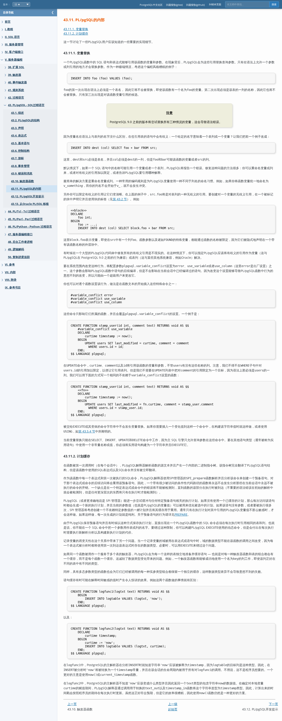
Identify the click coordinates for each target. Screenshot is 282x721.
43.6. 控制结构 (20, 151)
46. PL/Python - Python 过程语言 (30, 226)
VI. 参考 (10, 264)
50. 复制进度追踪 (19, 257)
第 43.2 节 (120, 199)
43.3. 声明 (17, 128)
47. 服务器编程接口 (20, 234)
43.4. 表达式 (19, 135)
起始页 (172, 709)
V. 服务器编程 (13, 60)
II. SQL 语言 (12, 37)
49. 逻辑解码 (16, 249)
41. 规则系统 (16, 90)
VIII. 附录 (11, 280)
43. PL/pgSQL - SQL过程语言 (26, 105)
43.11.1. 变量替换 (75, 29)
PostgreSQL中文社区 (151, 4)
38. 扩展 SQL (16, 67)
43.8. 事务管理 (20, 166)
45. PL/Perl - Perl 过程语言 (25, 219)
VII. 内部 (10, 272)
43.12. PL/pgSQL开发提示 (27, 196)
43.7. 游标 (17, 158)
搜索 (274, 4)
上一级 (172, 704)
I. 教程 (9, 29)
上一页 (72, 704)
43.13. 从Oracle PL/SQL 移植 (30, 204)
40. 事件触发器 (17, 82)
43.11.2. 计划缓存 (75, 33)
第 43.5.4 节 (86, 431)
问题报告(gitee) (174, 4)
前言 (8, 22)
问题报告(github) (195, 4)
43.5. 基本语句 (20, 143)
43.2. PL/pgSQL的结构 (25, 120)
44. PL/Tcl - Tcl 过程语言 (24, 211)
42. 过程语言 (16, 97)
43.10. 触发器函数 (22, 181)
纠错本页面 (215, 4)
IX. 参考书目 (13, 287)
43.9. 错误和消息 (21, 173)
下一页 (273, 704)
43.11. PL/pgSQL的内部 (26, 189)
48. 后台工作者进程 (20, 242)
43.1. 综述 (17, 113)
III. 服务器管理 (14, 44)
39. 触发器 (14, 75)
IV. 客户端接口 (14, 52)
